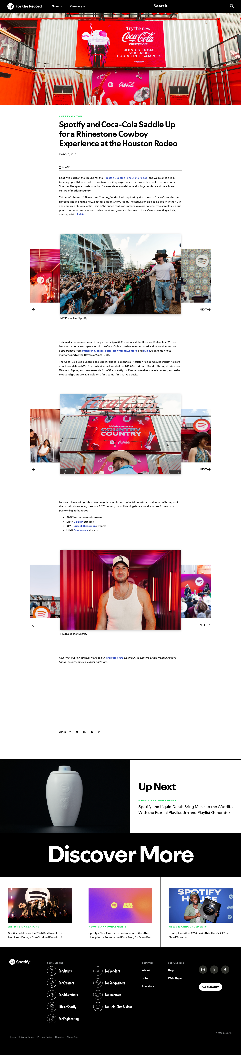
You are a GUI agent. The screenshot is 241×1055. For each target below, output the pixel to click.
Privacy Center (27, 1037)
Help (171, 970)
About (146, 970)
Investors (148, 986)
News (55, 6)
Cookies (59, 1037)
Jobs (145, 978)
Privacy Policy (44, 1037)
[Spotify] (24, 6)
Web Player (175, 978)
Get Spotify (212, 987)
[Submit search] (230, 6)
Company (76, 6)
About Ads (72, 1037)
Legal (13, 1037)
